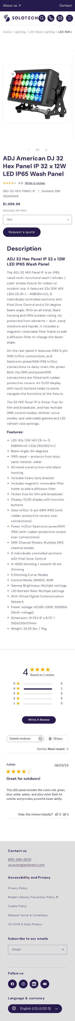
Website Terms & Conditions (28, 915)
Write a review (35, 183)
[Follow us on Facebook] (12, 984)
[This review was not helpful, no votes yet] (64, 814)
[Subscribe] (62, 949)
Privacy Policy (17, 888)
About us (10, 5)
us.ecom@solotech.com (26, 865)
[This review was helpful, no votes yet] (56, 814)
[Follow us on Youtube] (44, 984)
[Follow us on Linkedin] (34, 984)
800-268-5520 (19, 859)
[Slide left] (28, 150)
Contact (65, 5)
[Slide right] (46, 150)
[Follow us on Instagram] (23, 984)
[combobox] (53, 749)
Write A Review (39, 720)
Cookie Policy (17, 906)
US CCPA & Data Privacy (25, 924)
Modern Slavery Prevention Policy (31, 897)
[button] (69, 18)
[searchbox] (22, 738)
